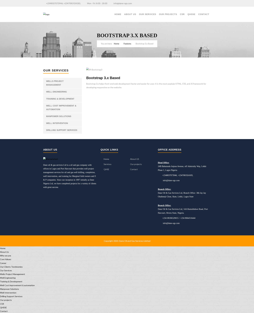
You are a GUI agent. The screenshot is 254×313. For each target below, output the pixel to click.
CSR (182, 14)
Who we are (5, 255)
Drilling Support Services (61, 130)
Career (3, 263)
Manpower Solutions (58, 116)
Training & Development (60, 99)
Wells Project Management (55, 83)
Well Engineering (56, 92)
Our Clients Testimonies (11, 267)
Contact (203, 14)
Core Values (5, 259)
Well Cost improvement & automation (61, 108)
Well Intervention (57, 123)
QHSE (106, 169)
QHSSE (191, 14)
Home (118, 14)
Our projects (168, 14)
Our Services (147, 14)
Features (127, 43)
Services (107, 164)
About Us (130, 14)
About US (134, 159)
